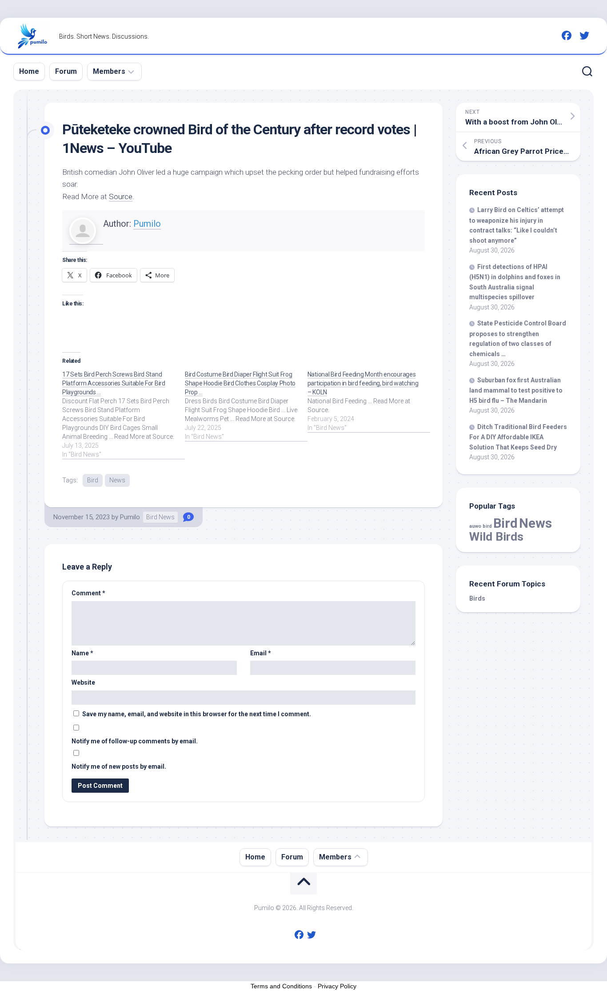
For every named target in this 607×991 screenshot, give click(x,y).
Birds (477, 598)
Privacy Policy (337, 986)
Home (29, 71)
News (117, 480)
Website (83, 682)
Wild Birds (496, 536)
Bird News (160, 517)
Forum (66, 71)
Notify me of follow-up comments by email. (135, 741)
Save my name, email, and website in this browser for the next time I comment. (196, 714)
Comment (88, 593)
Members (109, 71)
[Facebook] (566, 35)
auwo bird (480, 526)
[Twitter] (584, 35)
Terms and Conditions (281, 986)
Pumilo (147, 223)
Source (120, 196)
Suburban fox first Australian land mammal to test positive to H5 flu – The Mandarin (516, 390)
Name (82, 653)
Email (260, 653)
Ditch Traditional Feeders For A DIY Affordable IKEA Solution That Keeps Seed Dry (518, 437)
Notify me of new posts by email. (119, 766)
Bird (92, 480)
